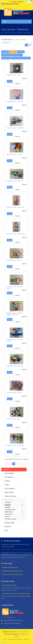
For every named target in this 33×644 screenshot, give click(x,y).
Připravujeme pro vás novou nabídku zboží (16, 593)
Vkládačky (21, 51)
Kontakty (25, 639)
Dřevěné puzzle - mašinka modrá (14, 340)
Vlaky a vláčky (9, 492)
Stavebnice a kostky (24, 58)
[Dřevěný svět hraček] (16, 11)
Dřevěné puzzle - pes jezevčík (16, 445)
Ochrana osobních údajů (15, 639)
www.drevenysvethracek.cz (12, 623)
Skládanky (19, 32)
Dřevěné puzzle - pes (13, 419)
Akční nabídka (9, 473)
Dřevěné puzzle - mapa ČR (15, 181)
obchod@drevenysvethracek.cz (14, 620)
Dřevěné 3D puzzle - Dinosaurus (12, 574)
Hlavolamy (5, 51)
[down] (30, 45)
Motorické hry (5, 58)
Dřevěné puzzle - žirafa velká (15, 207)
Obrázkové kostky (7, 55)
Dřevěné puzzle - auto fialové (16, 128)
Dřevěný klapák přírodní (10, 567)
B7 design (20, 634)
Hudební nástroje (10, 496)
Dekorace (8, 526)
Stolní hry (14, 58)
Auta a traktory (9, 488)
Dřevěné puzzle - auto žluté (15, 366)
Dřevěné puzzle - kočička (14, 392)
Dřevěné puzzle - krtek (13, 75)
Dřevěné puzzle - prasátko (15, 101)
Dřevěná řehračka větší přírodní (12, 571)
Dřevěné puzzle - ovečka (14, 154)
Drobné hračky (9, 523)
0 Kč (30, 1)
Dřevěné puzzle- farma (14, 260)
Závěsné (7, 481)
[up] (26, 45)
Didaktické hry (18, 55)
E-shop (6, 32)
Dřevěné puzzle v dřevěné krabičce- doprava (14, 313)
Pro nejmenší (9, 477)
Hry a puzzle (12, 32)
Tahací (7, 485)
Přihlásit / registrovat (17, 1)
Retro (6, 530)
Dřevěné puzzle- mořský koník (16, 234)
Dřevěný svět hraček (11, 4)
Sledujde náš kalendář (9, 585)
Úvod (2, 32)
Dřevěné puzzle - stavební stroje (15, 287)
